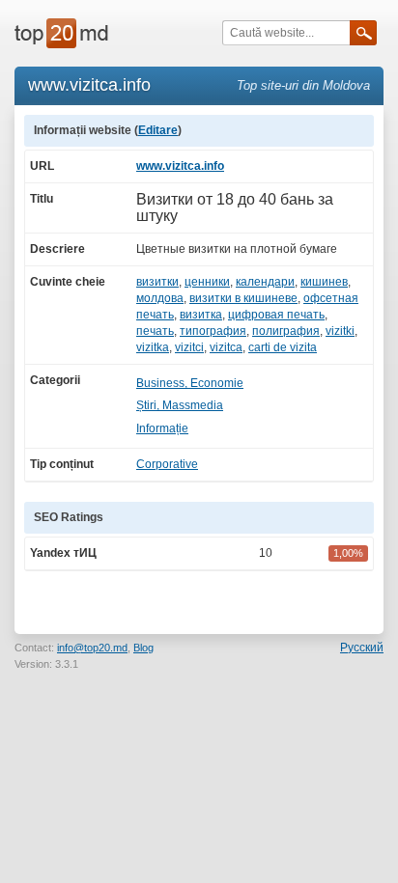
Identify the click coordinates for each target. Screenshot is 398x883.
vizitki (340, 331)
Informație (162, 428)
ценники (207, 282)
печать (155, 331)
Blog (143, 647)
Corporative (167, 464)
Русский (362, 647)
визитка (201, 314)
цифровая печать (276, 314)
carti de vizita (282, 347)
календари (265, 282)
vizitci (189, 347)
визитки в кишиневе (243, 298)
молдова (160, 298)
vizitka (152, 347)
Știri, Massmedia (179, 405)
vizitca (226, 347)
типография (213, 331)
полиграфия (286, 331)
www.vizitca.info (180, 166)
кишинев (324, 282)
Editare (158, 130)
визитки (157, 282)
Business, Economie (189, 383)
